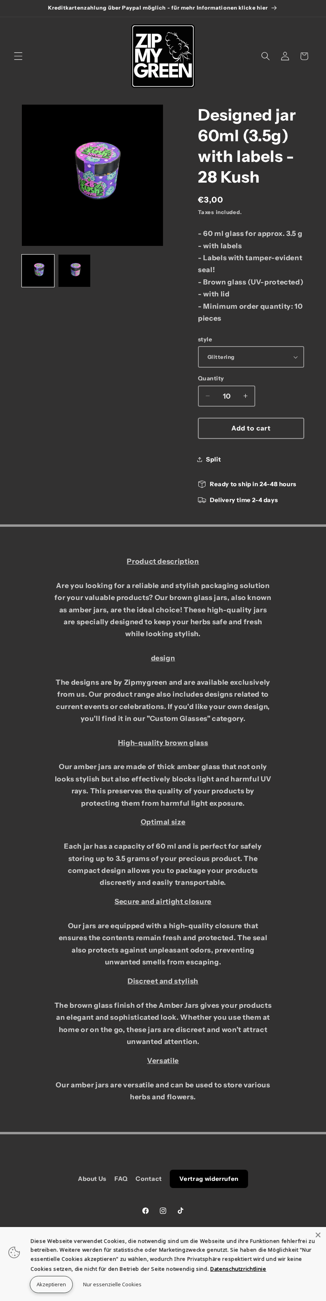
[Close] (318, 1235)
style (205, 339)
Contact (149, 1178)
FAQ (121, 1178)
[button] (18, 56)
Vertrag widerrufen (209, 1178)
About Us (92, 1178)
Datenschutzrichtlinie (238, 1268)
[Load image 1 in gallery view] (38, 271)
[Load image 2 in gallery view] (74, 271)
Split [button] (213, 459)
